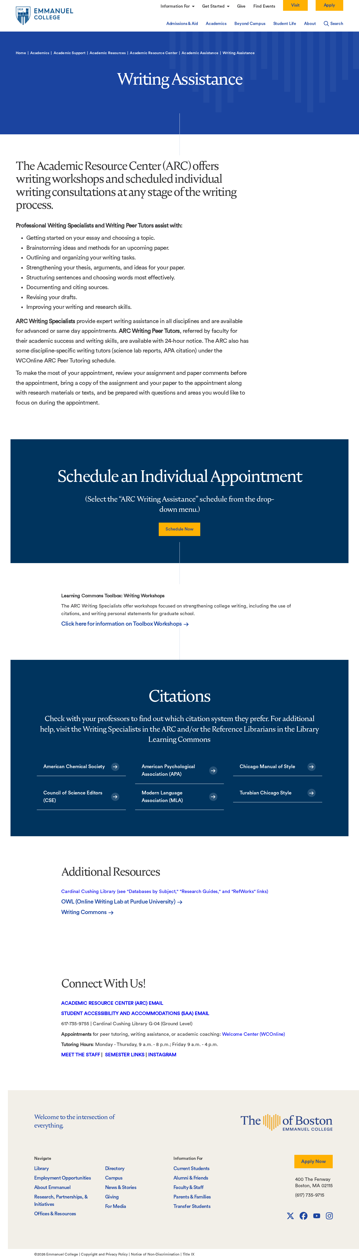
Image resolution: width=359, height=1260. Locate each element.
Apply (329, 5)
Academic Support (69, 53)
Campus (114, 1178)
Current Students (191, 1168)
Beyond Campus (249, 24)
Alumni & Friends (190, 1178)
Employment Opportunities (62, 1178)
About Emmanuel (52, 1187)
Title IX (188, 1254)
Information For (176, 6)
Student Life (284, 24)
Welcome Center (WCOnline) (254, 1034)
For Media (115, 1206)
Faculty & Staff (188, 1187)
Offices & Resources (55, 1213)
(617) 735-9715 (309, 1195)
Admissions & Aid (182, 24)
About (310, 24)
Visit (295, 5)
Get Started (214, 6)
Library (41, 1168)
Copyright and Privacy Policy (104, 1254)
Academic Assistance (200, 53)
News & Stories (120, 1187)
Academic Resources (108, 53)
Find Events (264, 6)
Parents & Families (192, 1197)
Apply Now (313, 1161)
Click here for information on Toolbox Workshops (121, 624)
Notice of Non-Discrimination (155, 1254)
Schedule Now (179, 529)
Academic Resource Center (153, 53)
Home (21, 53)
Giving (112, 1197)
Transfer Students (192, 1206)
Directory (115, 1168)
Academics (216, 24)
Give (241, 6)
